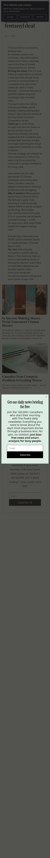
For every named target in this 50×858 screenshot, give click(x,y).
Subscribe (25, 454)
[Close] (46, 397)
